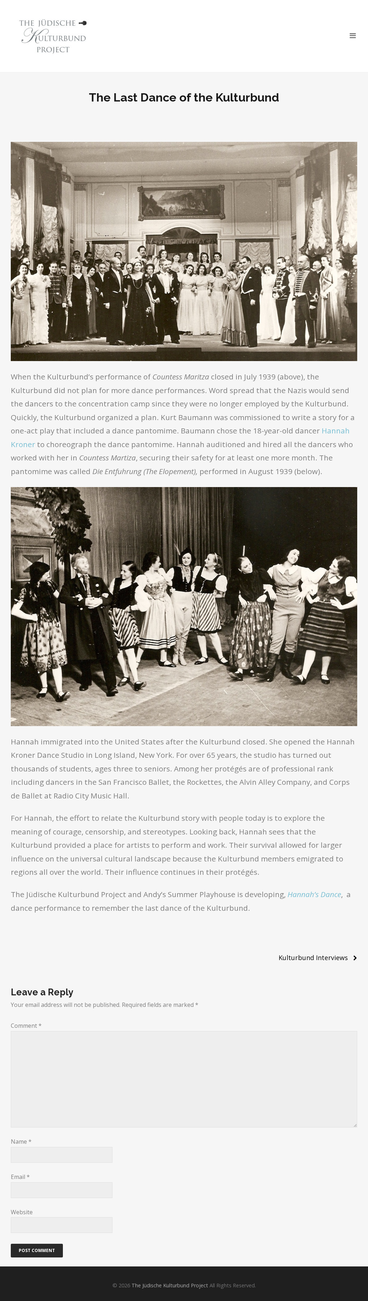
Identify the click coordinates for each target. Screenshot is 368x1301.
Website (22, 1212)
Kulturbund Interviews (313, 957)
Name (21, 1141)
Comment (26, 1026)
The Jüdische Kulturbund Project (170, 1285)
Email (20, 1177)
